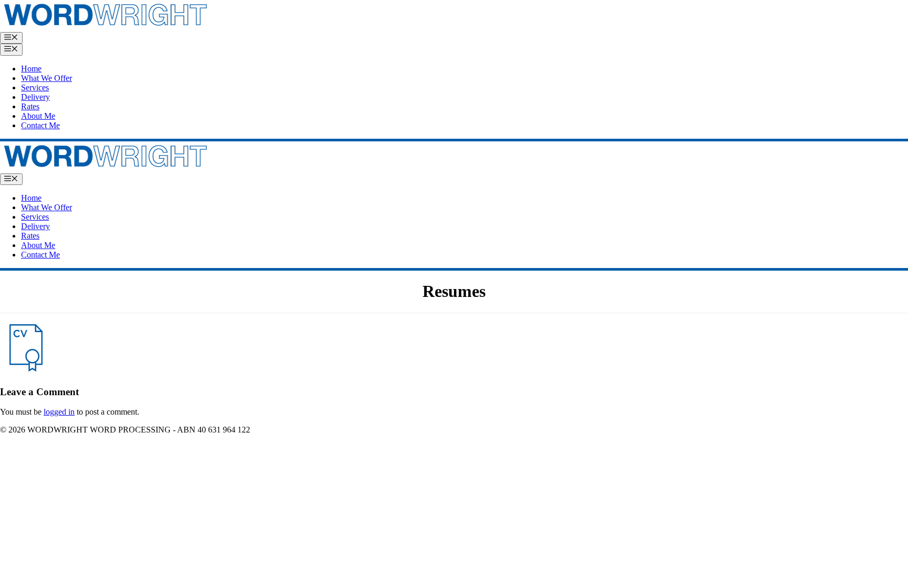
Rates (30, 106)
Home (31, 68)
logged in (59, 411)
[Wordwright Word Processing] (105, 168)
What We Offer (46, 78)
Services (35, 87)
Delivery (35, 96)
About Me (38, 115)
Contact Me (40, 125)
